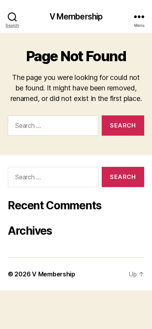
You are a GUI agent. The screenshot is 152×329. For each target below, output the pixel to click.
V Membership (76, 16)
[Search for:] (52, 127)
